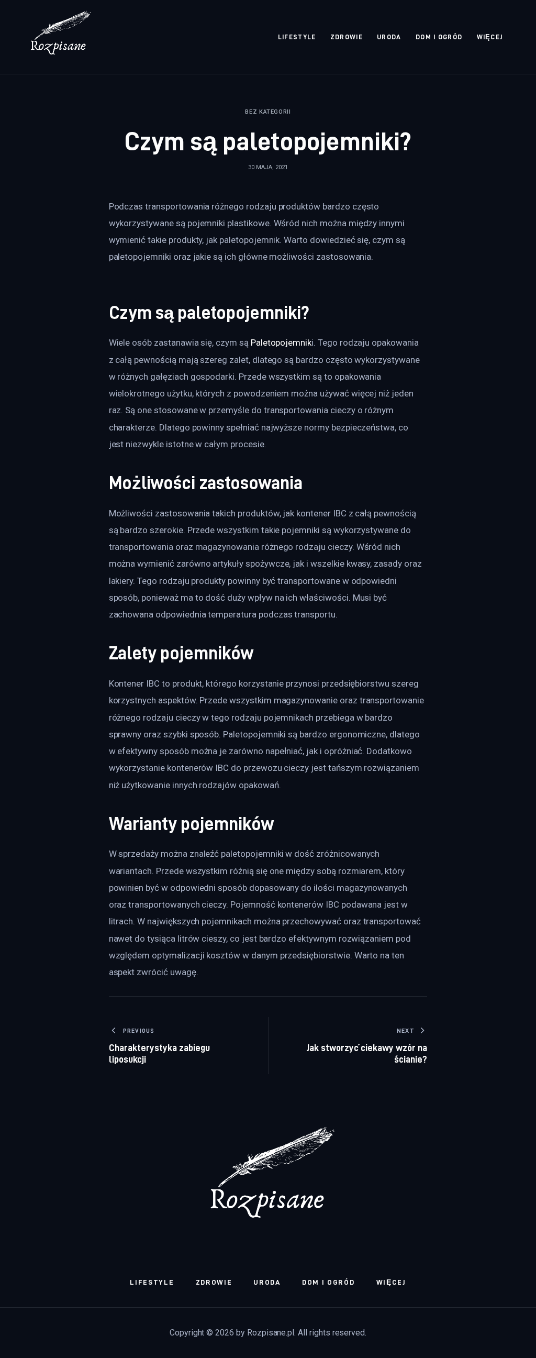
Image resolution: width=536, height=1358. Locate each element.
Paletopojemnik (281, 342)
